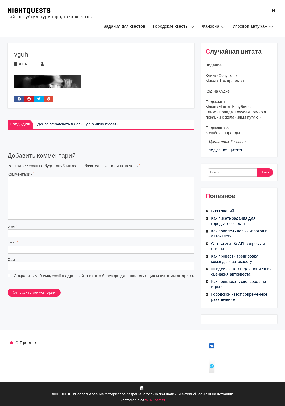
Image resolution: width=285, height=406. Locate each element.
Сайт (12, 259)
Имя (11, 226)
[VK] (273, 10)
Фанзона (210, 26)
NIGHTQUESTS (29, 10)
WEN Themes (155, 400)
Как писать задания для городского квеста (233, 221)
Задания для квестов (124, 26)
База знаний (222, 211)
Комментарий (20, 174)
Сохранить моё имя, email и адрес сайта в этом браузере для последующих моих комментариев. (104, 275)
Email (12, 243)
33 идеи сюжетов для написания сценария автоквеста (241, 271)
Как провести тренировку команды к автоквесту (234, 259)
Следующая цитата (224, 150)
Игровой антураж (250, 26)
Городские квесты (171, 26)
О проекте (25, 342)
